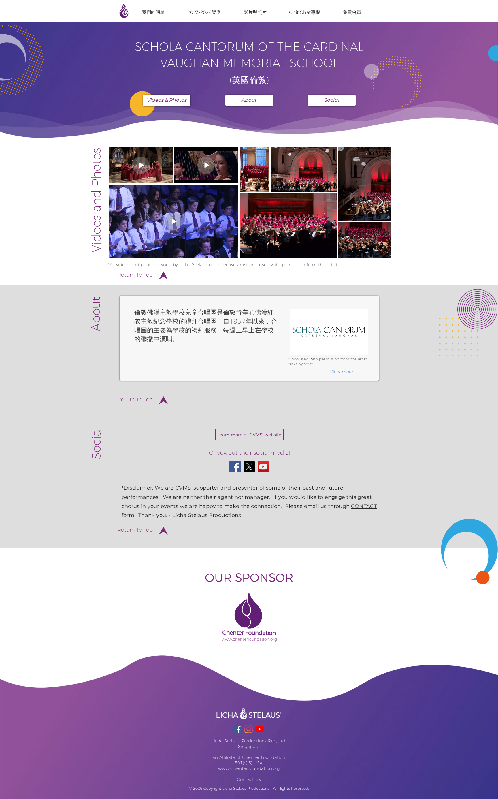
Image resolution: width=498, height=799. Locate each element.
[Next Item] (380, 202)
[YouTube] (263, 466)
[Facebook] (235, 466)
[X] (249, 466)
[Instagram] (248, 729)
